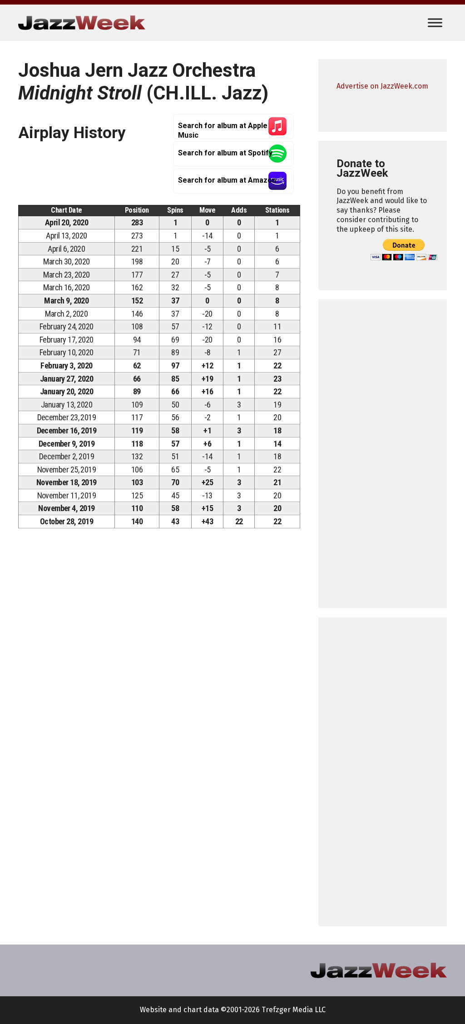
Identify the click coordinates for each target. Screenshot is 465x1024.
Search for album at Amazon (227, 180)
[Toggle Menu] (435, 22)
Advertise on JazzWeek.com (382, 86)
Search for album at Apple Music (222, 130)
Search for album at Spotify (225, 153)
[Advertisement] (382, 454)
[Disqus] (159, 661)
